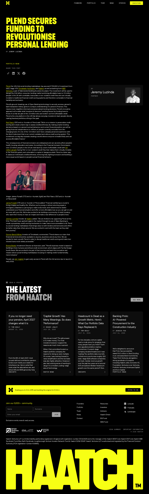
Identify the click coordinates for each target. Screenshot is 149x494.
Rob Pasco (10, 122)
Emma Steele (11, 245)
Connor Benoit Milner (14, 234)
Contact (79, 418)
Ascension (31, 88)
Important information (133, 429)
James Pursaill (11, 203)
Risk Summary (115, 429)
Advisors (103, 411)
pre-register (19, 259)
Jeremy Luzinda (12, 219)
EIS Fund (103, 418)
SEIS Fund (104, 422)
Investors (103, 407)
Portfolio (80, 407)
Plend (8, 86)
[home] (7, 3)
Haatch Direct (105, 414)
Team (79, 411)
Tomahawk (22, 88)
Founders (80, 404)
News (79, 414)
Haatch (41, 88)
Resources (104, 404)
